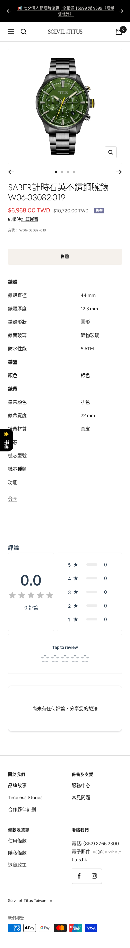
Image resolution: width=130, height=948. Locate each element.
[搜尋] (24, 32)
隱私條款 (17, 853)
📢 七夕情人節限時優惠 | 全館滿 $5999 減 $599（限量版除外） (65, 11)
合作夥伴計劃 (22, 809)
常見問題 (81, 797)
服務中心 (81, 785)
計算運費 (29, 219)
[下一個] (119, 172)
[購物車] (118, 32)
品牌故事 (17, 785)
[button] (89, 564)
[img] (31, 596)
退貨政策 (17, 865)
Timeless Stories (25, 797)
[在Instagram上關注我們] (94, 876)
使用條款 (17, 841)
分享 (12, 499)
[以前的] (11, 172)
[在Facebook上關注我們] (79, 876)
